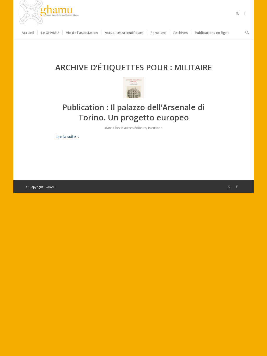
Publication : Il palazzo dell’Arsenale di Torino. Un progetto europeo (133, 112)
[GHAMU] (49, 13)
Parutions (155, 128)
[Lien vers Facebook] (245, 13)
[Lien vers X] (237, 13)
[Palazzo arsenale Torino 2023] (133, 87)
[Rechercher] (245, 32)
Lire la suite (66, 136)
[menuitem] (27, 32)
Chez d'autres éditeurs (130, 128)
